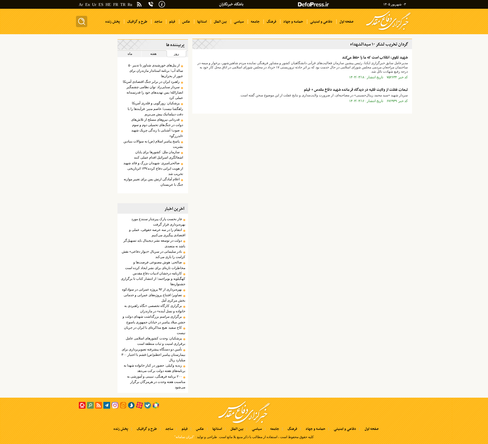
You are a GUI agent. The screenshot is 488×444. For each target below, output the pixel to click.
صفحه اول (371, 429)
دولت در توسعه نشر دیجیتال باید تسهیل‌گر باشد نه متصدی (154, 243)
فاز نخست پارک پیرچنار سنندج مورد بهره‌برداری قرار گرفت (158, 221)
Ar (81, 5)
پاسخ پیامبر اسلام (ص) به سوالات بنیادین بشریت (153, 144)
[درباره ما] (161, 4)
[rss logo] (139, 4)
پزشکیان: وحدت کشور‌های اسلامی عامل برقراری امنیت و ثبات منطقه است (155, 341)
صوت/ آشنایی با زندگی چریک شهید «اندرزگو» (157, 133)
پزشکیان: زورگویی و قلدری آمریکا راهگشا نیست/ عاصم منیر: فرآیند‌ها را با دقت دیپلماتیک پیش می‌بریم (155, 108)
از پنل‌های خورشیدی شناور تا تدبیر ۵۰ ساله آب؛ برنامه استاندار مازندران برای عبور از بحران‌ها (155, 70)
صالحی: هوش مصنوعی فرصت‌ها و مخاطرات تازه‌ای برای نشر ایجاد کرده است (155, 265)
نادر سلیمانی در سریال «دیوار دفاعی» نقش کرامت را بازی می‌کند (153, 254)
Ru (130, 5)
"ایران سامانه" (184, 437)
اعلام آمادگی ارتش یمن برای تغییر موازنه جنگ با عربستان (153, 182)
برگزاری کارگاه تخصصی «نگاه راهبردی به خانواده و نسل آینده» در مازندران (154, 308)
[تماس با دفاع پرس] (150, 4)
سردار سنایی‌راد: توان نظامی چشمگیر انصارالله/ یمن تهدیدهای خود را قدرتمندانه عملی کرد (155, 92)
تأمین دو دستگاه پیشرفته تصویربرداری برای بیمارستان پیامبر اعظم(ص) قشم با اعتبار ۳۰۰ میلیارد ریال (153, 354)
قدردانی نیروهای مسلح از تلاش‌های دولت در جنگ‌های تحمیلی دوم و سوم (157, 122)
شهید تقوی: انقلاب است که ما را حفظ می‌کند (375, 57)
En (87, 5)
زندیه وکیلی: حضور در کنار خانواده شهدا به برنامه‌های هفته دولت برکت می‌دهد (154, 368)
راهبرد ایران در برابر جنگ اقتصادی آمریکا (151, 82)
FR (115, 5)
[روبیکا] (155, 405)
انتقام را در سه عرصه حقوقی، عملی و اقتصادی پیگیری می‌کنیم (157, 232)
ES (101, 5)
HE (108, 5)
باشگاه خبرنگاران (231, 4)
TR (122, 5)
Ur (94, 5)
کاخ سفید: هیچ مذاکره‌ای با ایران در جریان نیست (154, 330)
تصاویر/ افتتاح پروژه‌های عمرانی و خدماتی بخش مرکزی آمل (154, 297)
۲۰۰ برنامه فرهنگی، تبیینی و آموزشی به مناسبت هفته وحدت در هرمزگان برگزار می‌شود (156, 381)
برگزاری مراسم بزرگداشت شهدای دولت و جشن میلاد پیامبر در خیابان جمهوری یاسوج (154, 319)
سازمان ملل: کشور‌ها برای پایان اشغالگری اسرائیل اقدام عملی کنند (158, 154)
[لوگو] (388, 30)
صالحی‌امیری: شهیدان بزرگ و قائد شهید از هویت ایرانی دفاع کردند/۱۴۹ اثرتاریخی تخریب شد (153, 168)
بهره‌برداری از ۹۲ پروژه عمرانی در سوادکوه (152, 289)
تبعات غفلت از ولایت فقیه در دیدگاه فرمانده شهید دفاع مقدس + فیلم (356, 89)
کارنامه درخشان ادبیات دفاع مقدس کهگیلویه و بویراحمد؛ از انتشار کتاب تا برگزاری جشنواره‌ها (153, 278)
